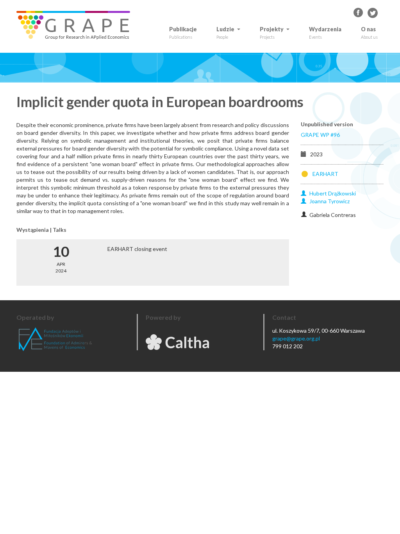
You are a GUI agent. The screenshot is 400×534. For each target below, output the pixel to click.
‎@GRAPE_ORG (373, 13)
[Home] (76, 25)
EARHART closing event (137, 248)
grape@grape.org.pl (296, 338)
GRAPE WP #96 (320, 134)
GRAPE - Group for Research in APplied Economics (359, 13)
